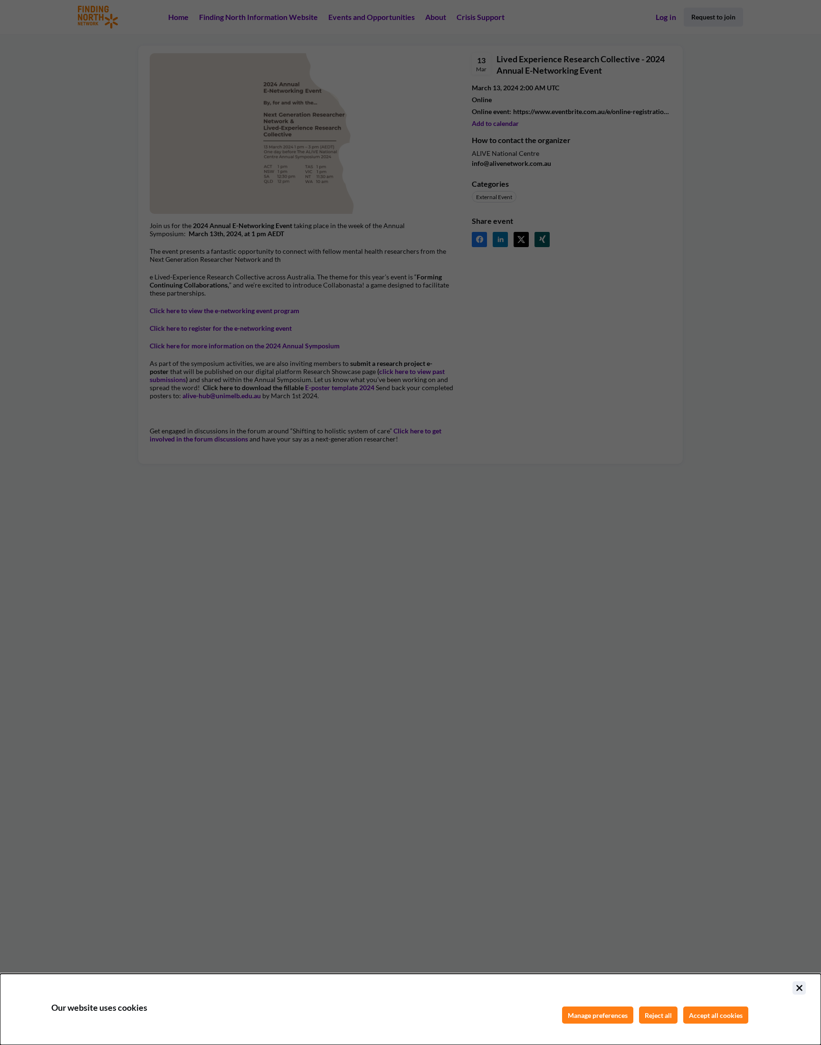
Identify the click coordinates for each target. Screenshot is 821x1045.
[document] (410, 1009)
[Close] (799, 988)
